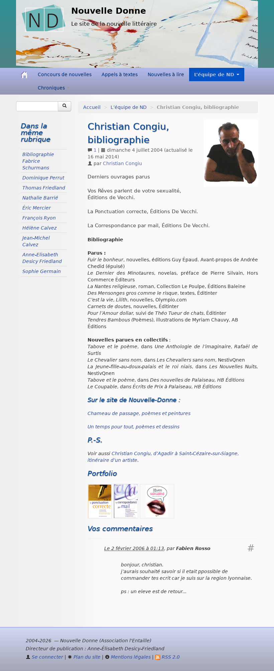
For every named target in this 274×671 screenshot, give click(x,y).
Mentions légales (130, 657)
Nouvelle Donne (108, 11)
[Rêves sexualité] (157, 501)
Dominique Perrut (43, 177)
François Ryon (39, 218)
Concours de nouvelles (65, 74)
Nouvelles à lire (166, 74)
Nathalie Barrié (40, 197)
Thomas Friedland (43, 187)
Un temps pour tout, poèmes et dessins (133, 426)
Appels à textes (120, 74)
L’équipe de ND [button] (215, 74)
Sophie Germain (41, 271)
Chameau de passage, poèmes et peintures (139, 413)
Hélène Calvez (39, 228)
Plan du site (86, 657)
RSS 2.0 (170, 657)
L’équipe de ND (129, 107)
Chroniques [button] (52, 88)
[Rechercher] (64, 106)
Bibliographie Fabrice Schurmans (38, 161)
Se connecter (46, 657)
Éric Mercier (36, 208)
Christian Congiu (122, 163)
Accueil (92, 107)
